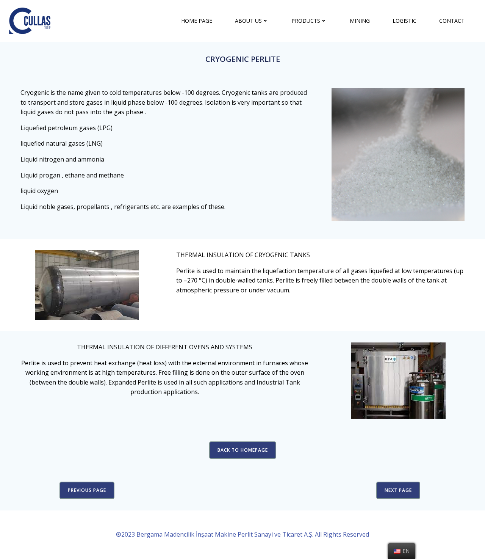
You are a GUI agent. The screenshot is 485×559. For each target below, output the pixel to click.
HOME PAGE (196, 20)
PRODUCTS (305, 20)
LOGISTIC (404, 20)
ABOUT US (248, 20)
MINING (360, 20)
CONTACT (452, 20)
